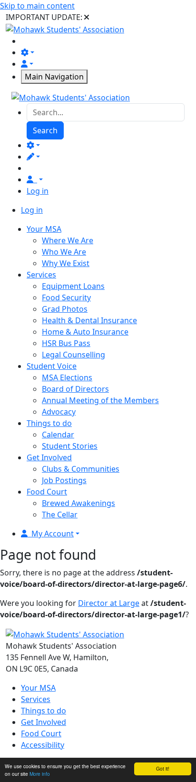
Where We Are (67, 240)
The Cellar (60, 514)
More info (39, 773)
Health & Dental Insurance (89, 320)
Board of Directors (75, 389)
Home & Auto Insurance (85, 332)
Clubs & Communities (80, 469)
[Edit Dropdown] (33, 156)
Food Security (66, 297)
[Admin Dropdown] (33, 145)
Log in (38, 191)
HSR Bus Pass (66, 343)
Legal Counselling (73, 354)
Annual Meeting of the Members (100, 400)
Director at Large (108, 603)
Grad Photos (65, 309)
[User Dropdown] (35, 179)
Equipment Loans (73, 286)
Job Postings (64, 480)
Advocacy (59, 411)
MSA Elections (67, 377)
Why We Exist (65, 263)
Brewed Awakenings (78, 503)
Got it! (162, 768)
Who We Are (64, 252)
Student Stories (70, 446)
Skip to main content (37, 5)
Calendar (58, 434)
